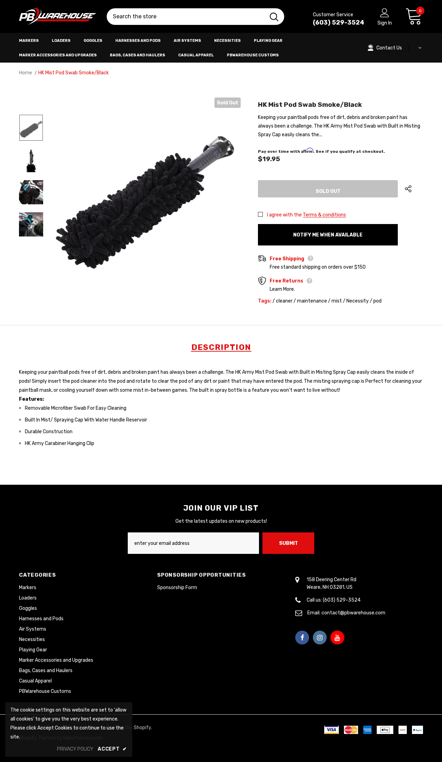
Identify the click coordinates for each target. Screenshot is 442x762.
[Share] (414, 188)
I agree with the (284, 215)
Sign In (384, 23)
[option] (146, 192)
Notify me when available (328, 235)
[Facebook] (302, 637)
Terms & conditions (324, 215)
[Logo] (57, 16)
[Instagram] (320, 637)
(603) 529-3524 (338, 22)
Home (25, 73)
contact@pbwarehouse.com (353, 613)
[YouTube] (337, 637)
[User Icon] (384, 12)
